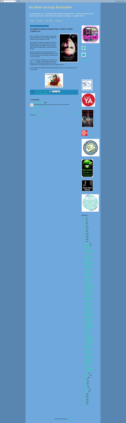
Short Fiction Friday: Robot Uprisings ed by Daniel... (89, 315)
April (85, 385)
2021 (84, 227)
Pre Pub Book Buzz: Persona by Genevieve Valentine (88, 257)
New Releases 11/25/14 (87, 279)
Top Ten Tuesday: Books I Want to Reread (88, 353)
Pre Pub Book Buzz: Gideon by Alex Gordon (88, 310)
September (87, 375)
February (86, 389)
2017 (84, 235)
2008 (84, 404)
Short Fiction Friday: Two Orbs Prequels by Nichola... (89, 291)
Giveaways (58, 20)
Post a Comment (36, 109)
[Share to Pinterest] (59, 91)
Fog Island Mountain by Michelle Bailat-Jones (89, 327)
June (85, 381)
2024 (84, 221)
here (33, 61)
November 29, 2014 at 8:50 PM (41, 106)
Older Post (75, 112)
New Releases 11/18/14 (87, 306)
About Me (40, 20)
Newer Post (33, 112)
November (87, 245)
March (86, 387)
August (86, 377)
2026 (84, 217)
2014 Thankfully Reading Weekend (41, 93)
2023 (84, 223)
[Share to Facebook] (58, 91)
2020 (84, 229)
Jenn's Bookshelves (39, 102)
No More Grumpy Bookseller (50, 7)
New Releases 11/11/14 (87, 334)
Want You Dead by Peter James (88, 294)
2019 (84, 231)
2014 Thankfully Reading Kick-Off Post (88, 267)
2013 (84, 394)
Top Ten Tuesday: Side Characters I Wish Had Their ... (89, 323)
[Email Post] (50, 91)
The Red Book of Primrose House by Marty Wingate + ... (89, 357)
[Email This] (53, 91)
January (86, 391)
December (87, 243)
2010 (84, 400)
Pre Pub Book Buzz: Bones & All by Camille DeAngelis (89, 286)
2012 (84, 396)
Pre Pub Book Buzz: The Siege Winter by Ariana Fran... (89, 338)
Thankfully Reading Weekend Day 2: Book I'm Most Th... (89, 263)
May (85, 383)
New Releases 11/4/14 (87, 365)
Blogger (69, 418)
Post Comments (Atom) (41, 115)
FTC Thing (49, 20)
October (86, 373)
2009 (84, 402)
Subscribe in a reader (87, 60)
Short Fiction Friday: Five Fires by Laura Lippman (89, 343)
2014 (84, 241)
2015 (84, 239)
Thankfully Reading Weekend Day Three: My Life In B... (88, 252)
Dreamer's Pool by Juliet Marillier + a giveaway (89, 362)
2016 (84, 237)
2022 (84, 225)
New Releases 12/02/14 (87, 248)
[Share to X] (56, 91)
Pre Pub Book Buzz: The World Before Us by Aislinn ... (89, 369)
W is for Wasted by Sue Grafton (88, 303)
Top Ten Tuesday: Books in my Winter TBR (89, 275)
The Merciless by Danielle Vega (88, 282)
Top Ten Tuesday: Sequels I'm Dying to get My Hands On (89, 299)
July (85, 379)
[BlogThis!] (54, 91)
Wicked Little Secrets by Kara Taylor (89, 271)
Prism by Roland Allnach (88, 331)
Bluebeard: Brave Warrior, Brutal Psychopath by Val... (88, 347)
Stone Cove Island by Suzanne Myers (89, 319)
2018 (84, 233)
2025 (84, 219)
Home (32, 20)
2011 (84, 398)
